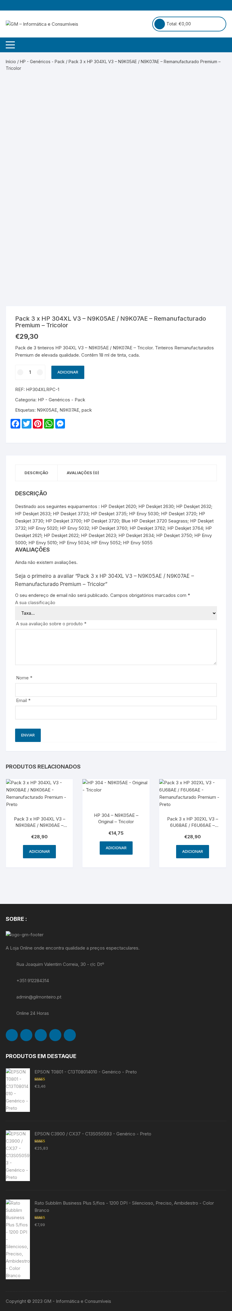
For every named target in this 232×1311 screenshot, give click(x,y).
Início (11, 61)
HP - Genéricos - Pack (42, 61)
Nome (24, 678)
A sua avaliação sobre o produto (51, 623)
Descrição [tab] (36, 472)
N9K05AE (47, 410)
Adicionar (67, 372)
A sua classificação (35, 602)
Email (23, 700)
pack (87, 410)
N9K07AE (69, 410)
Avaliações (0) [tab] (83, 472)
